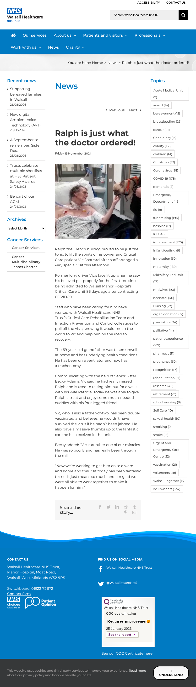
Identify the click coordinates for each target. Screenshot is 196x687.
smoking (162, 427)
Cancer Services (25, 248)
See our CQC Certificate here (127, 653)
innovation (165, 258)
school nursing (167, 402)
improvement (168, 242)
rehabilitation (166, 378)
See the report (119, 634)
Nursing (162, 306)
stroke (160, 435)
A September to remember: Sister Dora (25, 145)
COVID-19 (164, 178)
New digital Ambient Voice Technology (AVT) (25, 119)
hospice (162, 226)
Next (133, 110)
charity (162, 146)
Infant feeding (166, 250)
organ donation (168, 314)
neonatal (163, 298)
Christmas (164, 162)
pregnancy (165, 361)
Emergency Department (166, 198)
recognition (165, 370)
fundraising (166, 218)
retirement (164, 394)
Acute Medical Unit (168, 93)
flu (157, 210)
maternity (165, 267)
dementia (163, 187)
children (162, 154)
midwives (164, 290)
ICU (159, 234)
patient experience (168, 342)
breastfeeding (167, 121)
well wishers (166, 489)
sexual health (166, 418)
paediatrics (165, 322)
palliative (163, 330)
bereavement (166, 113)
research (163, 386)
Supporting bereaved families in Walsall (26, 94)
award (161, 105)
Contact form (19, 593)
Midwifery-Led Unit (168, 278)
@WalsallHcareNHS (121, 582)
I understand (171, 673)
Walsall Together (169, 481)
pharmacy (163, 353)
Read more (137, 670)
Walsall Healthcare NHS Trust (129, 567)
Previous (117, 110)
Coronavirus (165, 170)
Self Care (163, 410)
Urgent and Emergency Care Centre (166, 449)
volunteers (164, 473)
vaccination (165, 464)
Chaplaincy (164, 138)
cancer (161, 130)
